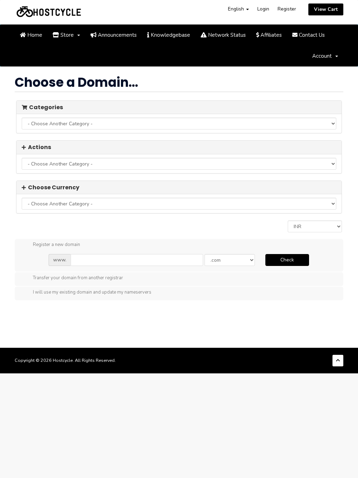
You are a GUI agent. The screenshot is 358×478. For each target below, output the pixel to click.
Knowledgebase (169, 34)
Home (34, 34)
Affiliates (270, 34)
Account (323, 55)
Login (263, 9)
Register (287, 9)
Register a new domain (56, 245)
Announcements (116, 34)
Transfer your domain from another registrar (78, 278)
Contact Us (311, 34)
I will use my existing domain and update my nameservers (92, 292)
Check (287, 259)
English (236, 9)
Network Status (226, 34)
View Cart (326, 9)
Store (68, 34)
